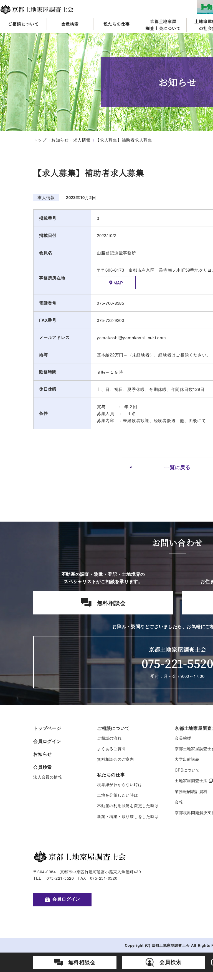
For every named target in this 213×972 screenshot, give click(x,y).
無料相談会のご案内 (115, 759)
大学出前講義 (187, 759)
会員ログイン (47, 741)
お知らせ (42, 754)
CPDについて (187, 770)
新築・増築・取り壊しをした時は (127, 816)
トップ (39, 140)
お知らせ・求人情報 (71, 140)
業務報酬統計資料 (191, 791)
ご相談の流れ (109, 738)
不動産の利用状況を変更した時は (127, 805)
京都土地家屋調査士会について (163, 24)
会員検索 (70, 24)
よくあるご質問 (111, 748)
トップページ (47, 728)
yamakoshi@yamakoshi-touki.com (131, 337)
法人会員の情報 (47, 777)
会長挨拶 (183, 738)
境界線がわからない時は (119, 784)
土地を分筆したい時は (117, 795)
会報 (179, 802)
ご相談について (23, 24)
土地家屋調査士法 (191, 780)
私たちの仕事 (116, 24)
